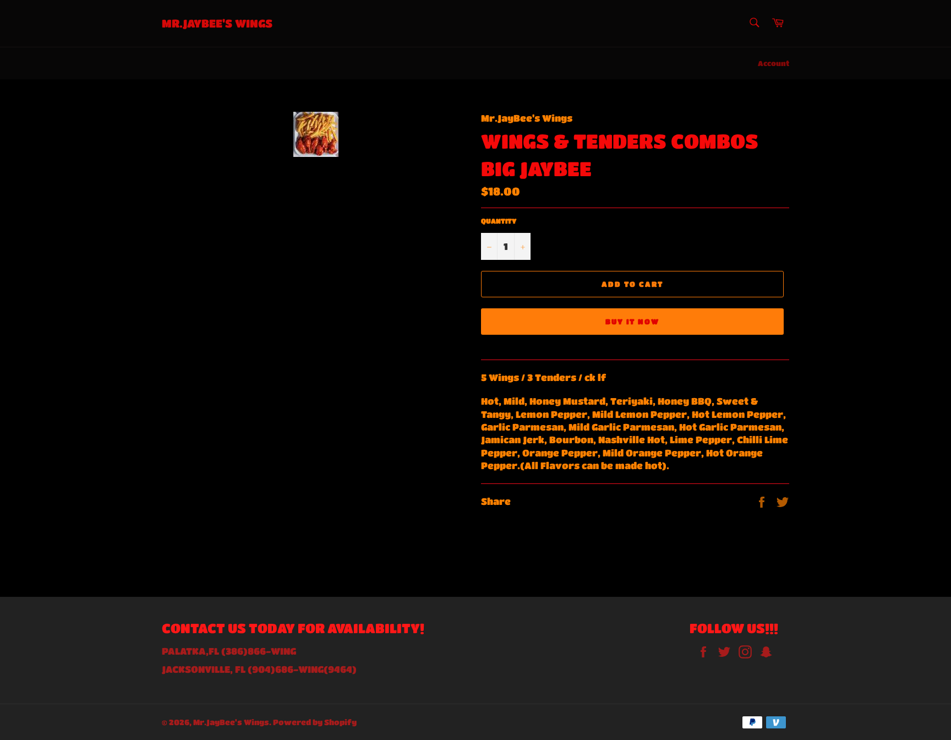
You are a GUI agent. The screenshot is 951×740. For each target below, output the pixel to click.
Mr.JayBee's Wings (217, 23)
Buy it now (632, 321)
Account (773, 63)
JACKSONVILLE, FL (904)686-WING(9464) (259, 669)
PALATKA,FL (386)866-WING (229, 651)
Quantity (498, 221)
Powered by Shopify (315, 722)
